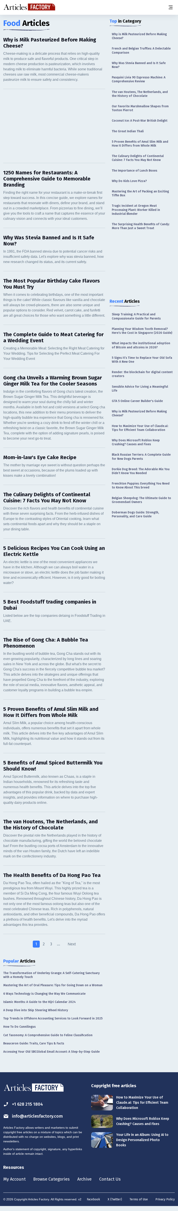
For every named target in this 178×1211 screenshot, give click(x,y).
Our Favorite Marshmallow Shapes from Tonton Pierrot (140, 108)
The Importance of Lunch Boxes (134, 170)
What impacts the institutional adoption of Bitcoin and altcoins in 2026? (141, 345)
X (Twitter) (115, 1199)
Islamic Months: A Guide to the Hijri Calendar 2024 (39, 1002)
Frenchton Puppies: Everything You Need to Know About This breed (141, 485)
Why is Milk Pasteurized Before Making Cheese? (139, 36)
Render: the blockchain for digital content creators (142, 374)
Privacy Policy (165, 1199)
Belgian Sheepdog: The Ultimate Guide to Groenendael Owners (141, 500)
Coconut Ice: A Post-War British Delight (139, 120)
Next (72, 944)
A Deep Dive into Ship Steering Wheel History (35, 1010)
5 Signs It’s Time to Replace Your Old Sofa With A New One (142, 360)
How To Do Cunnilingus (19, 1027)
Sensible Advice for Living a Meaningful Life (140, 388)
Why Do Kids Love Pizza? (129, 181)
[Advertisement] (54, 126)
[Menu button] (170, 7)
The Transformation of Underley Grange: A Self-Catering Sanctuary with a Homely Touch (51, 975)
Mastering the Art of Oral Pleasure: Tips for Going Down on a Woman (52, 985)
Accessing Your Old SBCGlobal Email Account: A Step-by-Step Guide (51, 1052)
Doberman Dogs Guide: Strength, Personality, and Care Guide (135, 514)
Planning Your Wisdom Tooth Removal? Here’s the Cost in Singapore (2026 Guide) (142, 331)
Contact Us (110, 1179)
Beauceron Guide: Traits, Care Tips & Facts (33, 1043)
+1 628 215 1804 (27, 1104)
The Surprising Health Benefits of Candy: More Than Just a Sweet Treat (141, 226)
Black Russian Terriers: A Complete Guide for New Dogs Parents (141, 456)
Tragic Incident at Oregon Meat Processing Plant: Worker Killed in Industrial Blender (136, 209)
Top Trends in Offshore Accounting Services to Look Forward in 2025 (52, 1018)
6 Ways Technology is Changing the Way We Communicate (44, 994)
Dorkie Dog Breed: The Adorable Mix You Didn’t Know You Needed (141, 471)
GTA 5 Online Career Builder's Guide (137, 401)
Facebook (93, 1199)
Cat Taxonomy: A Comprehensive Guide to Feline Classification (47, 1035)
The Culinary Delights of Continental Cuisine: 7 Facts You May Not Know (138, 158)
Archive (84, 1179)
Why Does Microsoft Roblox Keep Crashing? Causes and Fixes (136, 442)
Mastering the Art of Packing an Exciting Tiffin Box (140, 193)
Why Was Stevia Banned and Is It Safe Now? (139, 65)
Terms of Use (139, 1199)
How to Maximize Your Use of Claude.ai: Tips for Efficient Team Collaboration (140, 428)
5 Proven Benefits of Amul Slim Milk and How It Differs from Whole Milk (140, 143)
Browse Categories (51, 1179)
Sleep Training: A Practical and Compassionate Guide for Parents (136, 316)
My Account (14, 1179)
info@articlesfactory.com (37, 1116)
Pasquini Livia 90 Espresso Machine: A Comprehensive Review (138, 79)
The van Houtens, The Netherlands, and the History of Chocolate (140, 94)
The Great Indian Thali (128, 131)
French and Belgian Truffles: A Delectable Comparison (141, 50)
